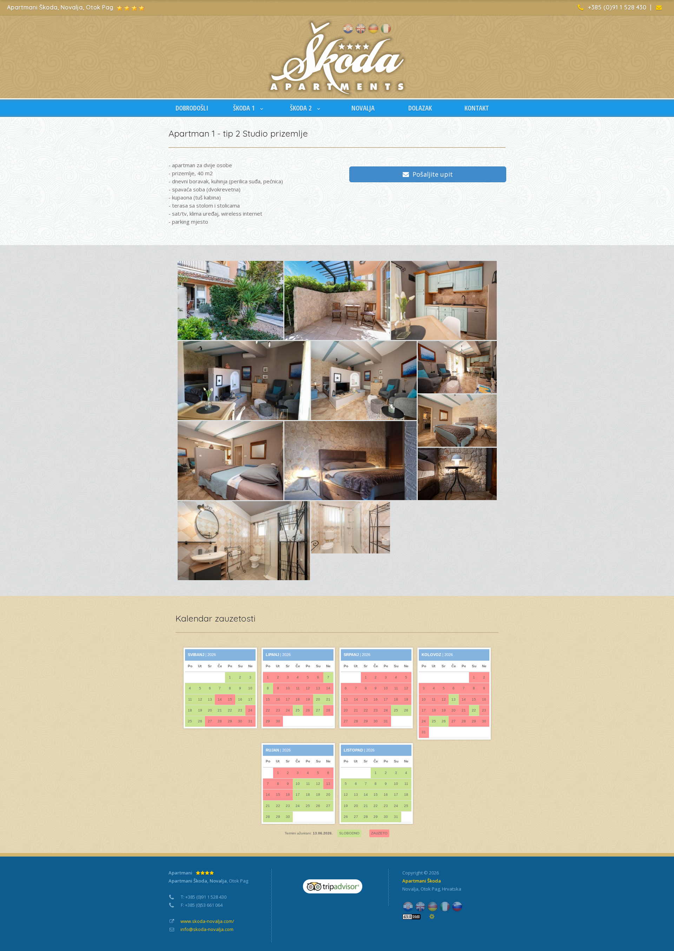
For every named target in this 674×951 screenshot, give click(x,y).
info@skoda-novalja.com (206, 929)
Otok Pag (430, 889)
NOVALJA (363, 108)
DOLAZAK (420, 108)
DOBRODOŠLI (192, 108)
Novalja (410, 889)
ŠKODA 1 (245, 108)
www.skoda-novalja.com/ (207, 921)
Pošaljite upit (431, 174)
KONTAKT (476, 108)
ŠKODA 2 (301, 108)
